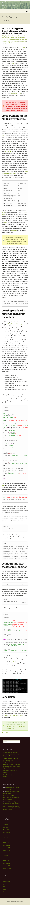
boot (3, 37)
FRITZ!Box (22, 47)
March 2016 (6, 829)
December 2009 (7, 868)
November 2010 (7, 850)
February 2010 (6, 863)
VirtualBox (9, 241)
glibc (25, 39)
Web (4, 892)
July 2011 (5, 837)
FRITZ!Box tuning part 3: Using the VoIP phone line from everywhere (11, 797)
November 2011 (7, 835)
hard (3, 136)
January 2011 (6, 847)
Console (12, 37)
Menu (3, 11)
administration (22, 36)
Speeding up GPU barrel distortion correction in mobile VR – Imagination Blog (11, 760)
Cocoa (4, 879)
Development (6, 881)
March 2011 (6, 842)
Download (14, 230)
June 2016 (5, 824)
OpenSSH (16, 41)
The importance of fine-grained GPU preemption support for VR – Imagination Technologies (11, 754)
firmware (14, 39)
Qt (4, 886)
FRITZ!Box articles (15, 93)
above (3, 485)
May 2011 (5, 840)
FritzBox (19, 39)
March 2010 (6, 860)
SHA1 (11, 728)
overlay (21, 41)
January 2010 (6, 865)
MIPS (12, 41)
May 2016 (5, 827)
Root (15, 36)
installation (4, 41)
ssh (2, 43)
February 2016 (6, 832)
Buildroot (7, 37)
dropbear (9, 39)
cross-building (18, 37)
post (12, 662)
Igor (4, 806)
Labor (12, 63)
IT (12, 36)
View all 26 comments (8, 733)
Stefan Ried (6, 796)
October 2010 (6, 853)
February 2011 (6, 845)
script (24, 41)
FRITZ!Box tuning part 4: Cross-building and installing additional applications (14, 30)
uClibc (5, 222)
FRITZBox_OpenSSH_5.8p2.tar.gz (15, 727)
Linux (9, 41)
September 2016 (7, 822)
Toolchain (10, 43)
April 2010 (5, 858)
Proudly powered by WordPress (15, 901)
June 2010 (5, 855)
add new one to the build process (14, 715)
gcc (23, 39)
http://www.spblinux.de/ (15, 324)
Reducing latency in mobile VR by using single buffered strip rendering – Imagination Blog (11, 766)
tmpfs (5, 43)
